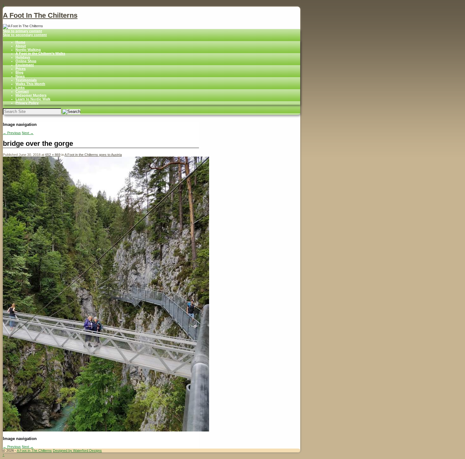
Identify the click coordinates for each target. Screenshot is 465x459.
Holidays (23, 57)
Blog (19, 72)
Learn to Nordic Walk (33, 99)
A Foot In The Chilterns (40, 15)
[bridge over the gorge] (106, 430)
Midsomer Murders (31, 95)
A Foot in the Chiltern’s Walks (40, 53)
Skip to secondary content (25, 35)
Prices (21, 69)
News (20, 76)
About (21, 46)
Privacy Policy (27, 103)
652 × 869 (52, 155)
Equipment (25, 65)
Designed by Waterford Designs (77, 450)
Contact (22, 91)
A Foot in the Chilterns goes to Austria (93, 155)
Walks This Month (30, 84)
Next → (28, 133)
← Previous (12, 133)
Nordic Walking (28, 50)
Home (20, 42)
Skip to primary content (22, 31)
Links (20, 88)
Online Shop (26, 61)
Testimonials (26, 80)
